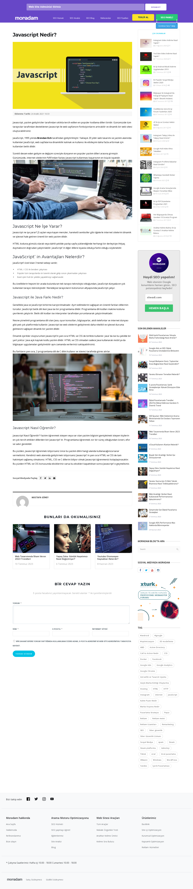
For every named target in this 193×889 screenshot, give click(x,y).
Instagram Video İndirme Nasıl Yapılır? (165, 41)
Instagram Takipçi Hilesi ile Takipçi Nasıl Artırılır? (164, 136)
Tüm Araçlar (102, 824)
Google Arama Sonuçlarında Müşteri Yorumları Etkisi (164, 189)
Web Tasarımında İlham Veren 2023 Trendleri (30, 558)
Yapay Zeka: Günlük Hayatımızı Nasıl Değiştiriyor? (72, 558)
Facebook (156, 659)
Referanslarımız (13, 835)
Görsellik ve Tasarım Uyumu (153, 677)
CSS (165, 653)
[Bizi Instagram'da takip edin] (44, 799)
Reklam (143, 718)
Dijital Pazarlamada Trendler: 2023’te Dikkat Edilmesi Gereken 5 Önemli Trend (163, 403)
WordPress (172, 760)
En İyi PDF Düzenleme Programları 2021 (161, 202)
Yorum (17, 603)
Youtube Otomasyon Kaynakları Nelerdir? (107, 558)
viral (153, 754)
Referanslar (106, 18)
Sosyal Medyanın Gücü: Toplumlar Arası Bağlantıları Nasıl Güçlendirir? (164, 362)
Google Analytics (164, 665)
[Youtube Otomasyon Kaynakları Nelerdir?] (113, 539)
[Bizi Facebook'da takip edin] (28, 799)
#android (144, 635)
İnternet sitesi (99, 629)
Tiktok (143, 754)
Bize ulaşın (11, 841)
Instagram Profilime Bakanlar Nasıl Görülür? (165, 163)
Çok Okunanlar (158, 33)
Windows (157, 760)
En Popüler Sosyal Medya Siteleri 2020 (163, 81)
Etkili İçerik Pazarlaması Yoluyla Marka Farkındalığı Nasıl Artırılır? (163, 336)
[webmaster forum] (159, 599)
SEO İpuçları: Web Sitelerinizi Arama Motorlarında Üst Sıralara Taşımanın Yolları (164, 418)
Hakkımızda (11, 830)
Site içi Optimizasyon (151, 830)
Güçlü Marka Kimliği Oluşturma (154, 683)
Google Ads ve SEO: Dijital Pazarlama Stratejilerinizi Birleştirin (164, 349)
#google (158, 635)
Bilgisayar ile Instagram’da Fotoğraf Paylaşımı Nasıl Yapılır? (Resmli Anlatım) (163, 96)
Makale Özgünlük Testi (107, 830)
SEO (142, 730)
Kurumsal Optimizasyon (153, 835)
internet (158, 695)
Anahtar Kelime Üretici (107, 835)
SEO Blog (90, 18)
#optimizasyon (147, 641)
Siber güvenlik (155, 730)
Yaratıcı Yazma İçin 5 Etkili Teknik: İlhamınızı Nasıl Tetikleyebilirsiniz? (163, 482)
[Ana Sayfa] (26, 18)
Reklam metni (158, 718)
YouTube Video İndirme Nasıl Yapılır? (165, 54)
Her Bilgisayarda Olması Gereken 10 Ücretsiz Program (165, 216)
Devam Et (156, 7)
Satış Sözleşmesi (34, 879)
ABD (142, 647)
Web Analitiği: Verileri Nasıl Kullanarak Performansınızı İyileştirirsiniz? (161, 496)
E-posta (57, 629)
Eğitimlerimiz (57, 835)
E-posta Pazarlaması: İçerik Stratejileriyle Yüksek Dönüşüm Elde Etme (164, 387)
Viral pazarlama (168, 754)
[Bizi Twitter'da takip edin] (36, 799)
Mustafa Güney (40, 497)
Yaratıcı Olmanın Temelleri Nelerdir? (164, 374)
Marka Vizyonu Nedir (150, 706)
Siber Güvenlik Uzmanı (150, 736)
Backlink (145, 824)
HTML (155, 689)
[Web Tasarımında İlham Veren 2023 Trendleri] (31, 539)
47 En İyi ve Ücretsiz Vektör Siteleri (164, 123)
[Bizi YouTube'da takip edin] (52, 799)
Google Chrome (147, 671)
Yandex (143, 766)
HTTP (166, 689)
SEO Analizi (75, 18)
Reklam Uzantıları (148, 724)
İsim (16, 629)
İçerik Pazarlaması (161, 766)
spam (160, 742)
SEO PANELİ (167, 17)
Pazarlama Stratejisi (149, 712)
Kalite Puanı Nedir (148, 701)
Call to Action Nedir (149, 653)
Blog (53, 847)
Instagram (145, 695)
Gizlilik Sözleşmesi (54, 879)
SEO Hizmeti (58, 18)
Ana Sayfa (11, 824)
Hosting (144, 689)
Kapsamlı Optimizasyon (153, 841)
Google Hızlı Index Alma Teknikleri (163, 150)
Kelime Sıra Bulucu (105, 841)
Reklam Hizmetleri (150, 847)
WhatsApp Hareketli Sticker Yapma (164, 176)
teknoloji (165, 748)
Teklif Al (143, 17)
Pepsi (166, 712)
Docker (143, 659)
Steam (172, 742)
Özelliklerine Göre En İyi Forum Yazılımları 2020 (162, 110)
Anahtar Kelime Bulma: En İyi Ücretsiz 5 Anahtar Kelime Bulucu (164, 230)
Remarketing (168, 724)
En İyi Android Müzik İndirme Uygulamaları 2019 (164, 68)
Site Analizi (56, 841)
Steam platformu (148, 748)
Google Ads (145, 665)
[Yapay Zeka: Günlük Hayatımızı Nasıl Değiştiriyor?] (72, 539)
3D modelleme (166, 641)
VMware (144, 760)
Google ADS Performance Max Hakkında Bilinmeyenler (162, 524)
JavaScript (172, 695)
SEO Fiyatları (122, 18)
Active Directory (157, 647)
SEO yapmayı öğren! (60, 830)
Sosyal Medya (146, 742)
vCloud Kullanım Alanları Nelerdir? (164, 444)
